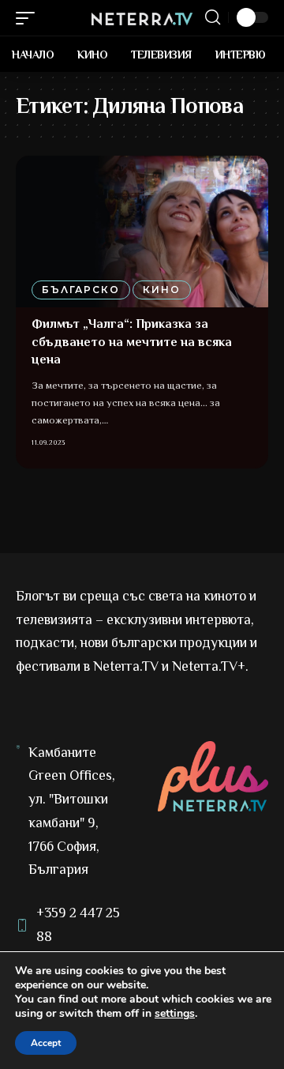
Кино (162, 289)
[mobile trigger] (29, 18)
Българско (81, 289)
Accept (46, 1043)
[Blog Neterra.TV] (142, 17)
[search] (212, 17)
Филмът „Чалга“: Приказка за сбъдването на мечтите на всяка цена (132, 342)
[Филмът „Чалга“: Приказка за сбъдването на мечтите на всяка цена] (142, 231)
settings (175, 1014)
